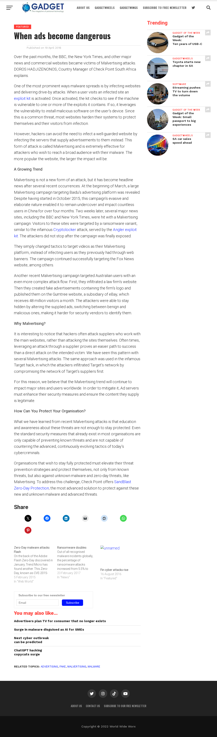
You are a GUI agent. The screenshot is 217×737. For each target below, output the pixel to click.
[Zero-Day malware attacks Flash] (35, 564)
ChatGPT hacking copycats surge (28, 652)
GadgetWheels (105, 7)
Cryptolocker (64, 229)
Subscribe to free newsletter (164, 7)
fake (63, 666)
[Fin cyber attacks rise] (119, 556)
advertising (49, 666)
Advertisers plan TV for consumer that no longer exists (60, 621)
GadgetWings (129, 7)
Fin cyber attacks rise (114, 570)
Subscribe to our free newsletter (125, 706)
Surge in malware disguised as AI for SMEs (49, 629)
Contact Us (93, 706)
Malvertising (76, 666)
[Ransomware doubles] (78, 562)
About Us (83, 7)
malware (94, 666)
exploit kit (22, 98)
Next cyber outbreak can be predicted (31, 640)
